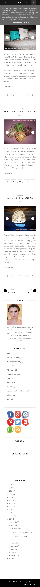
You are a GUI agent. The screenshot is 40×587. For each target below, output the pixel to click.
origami (9, 395)
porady (9, 382)
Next (32, 37)
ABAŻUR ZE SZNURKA (20, 197)
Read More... (9, 87)
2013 (10, 519)
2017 (10, 507)
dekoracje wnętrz (13, 362)
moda (9, 399)
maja (12, 552)
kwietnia (14, 555)
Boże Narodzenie (13, 358)
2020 (11, 497)
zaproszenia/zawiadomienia (17, 391)
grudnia (14, 522)
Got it (26, 22)
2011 (10, 558)
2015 (10, 513)
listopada (14, 525)
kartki (9, 366)
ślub (8, 378)
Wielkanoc (10, 370)
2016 (10, 510)
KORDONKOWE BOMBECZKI (20, 111)
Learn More (17, 22)
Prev (7, 37)
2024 (11, 485)
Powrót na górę (29, 585)
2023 (11, 488)
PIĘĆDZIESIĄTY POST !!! (20, 528)
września (14, 543)
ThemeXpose (19, 582)
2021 (10, 494)
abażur (20, 108)
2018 (10, 503)
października (15, 540)
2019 (10, 500)
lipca (12, 549)
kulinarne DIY (12, 374)
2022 (11, 491)
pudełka (10, 387)
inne (8, 353)
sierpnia (14, 546)
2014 (10, 516)
